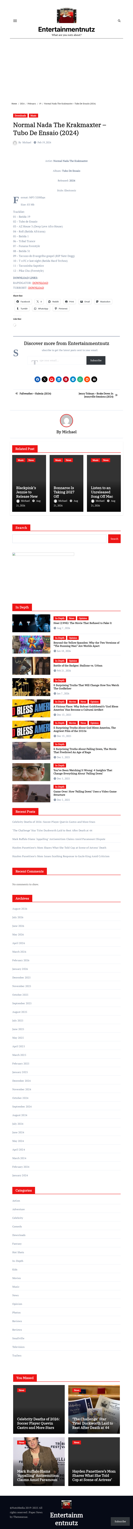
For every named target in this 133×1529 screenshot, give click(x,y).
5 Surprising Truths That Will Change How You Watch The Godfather (86, 687)
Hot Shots (18, 1252)
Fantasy (17, 1243)
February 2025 (21, 1063)
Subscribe (96, 360)
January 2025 (20, 1072)
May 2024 (18, 1141)
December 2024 (21, 1080)
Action (16, 1200)
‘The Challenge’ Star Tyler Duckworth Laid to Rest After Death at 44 (52, 830)
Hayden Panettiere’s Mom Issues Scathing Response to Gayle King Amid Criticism (60, 856)
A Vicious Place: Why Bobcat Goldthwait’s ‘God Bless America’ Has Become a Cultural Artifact (86, 708)
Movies (72, 701)
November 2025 (21, 986)
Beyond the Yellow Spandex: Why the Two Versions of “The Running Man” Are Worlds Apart (86, 644)
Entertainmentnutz (66, 29)
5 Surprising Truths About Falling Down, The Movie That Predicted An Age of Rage (85, 750)
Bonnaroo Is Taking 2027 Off (64, 492)
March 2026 (19, 951)
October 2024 (20, 1098)
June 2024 (18, 1132)
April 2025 (18, 1046)
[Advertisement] (67, 67)
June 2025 (18, 1029)
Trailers (17, 1355)
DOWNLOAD (40, 283)
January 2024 (20, 1175)
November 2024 (21, 1089)
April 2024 (18, 1149)
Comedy (17, 1226)
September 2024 (22, 1106)
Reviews (17, 1321)
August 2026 (19, 908)
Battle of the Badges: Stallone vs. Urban (78, 665)
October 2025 (20, 994)
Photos (16, 1312)
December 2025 (21, 977)
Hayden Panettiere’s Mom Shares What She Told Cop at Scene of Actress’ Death (59, 847)
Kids (15, 1269)
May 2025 (18, 1037)
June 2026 (18, 926)
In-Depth (59, 618)
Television (18, 1347)
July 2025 (18, 1020)
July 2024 (18, 1123)
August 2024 (19, 1115)
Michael (26, 142)
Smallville (18, 1338)
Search (21, 527)
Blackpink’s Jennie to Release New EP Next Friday (28, 494)
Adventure (18, 1209)
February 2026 (21, 960)
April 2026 (18, 943)
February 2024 (21, 1167)
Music (33, 115)
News (31, 460)
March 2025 (19, 1055)
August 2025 (19, 1012)
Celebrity (17, 1218)
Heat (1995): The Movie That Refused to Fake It (83, 623)
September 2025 (22, 1003)
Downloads (20, 115)
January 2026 (20, 969)
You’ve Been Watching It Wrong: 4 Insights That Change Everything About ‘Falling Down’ (83, 772)
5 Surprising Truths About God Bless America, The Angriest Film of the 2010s (85, 729)
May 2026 (18, 934)
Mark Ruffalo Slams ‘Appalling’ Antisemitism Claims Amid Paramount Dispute (58, 839)
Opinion (83, 618)
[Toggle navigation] (15, 21)
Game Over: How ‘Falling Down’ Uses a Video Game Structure (85, 793)
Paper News (35, 1512)
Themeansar (20, 1517)
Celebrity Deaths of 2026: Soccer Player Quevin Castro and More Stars (53, 822)
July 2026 (18, 917)
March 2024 (19, 1158)
